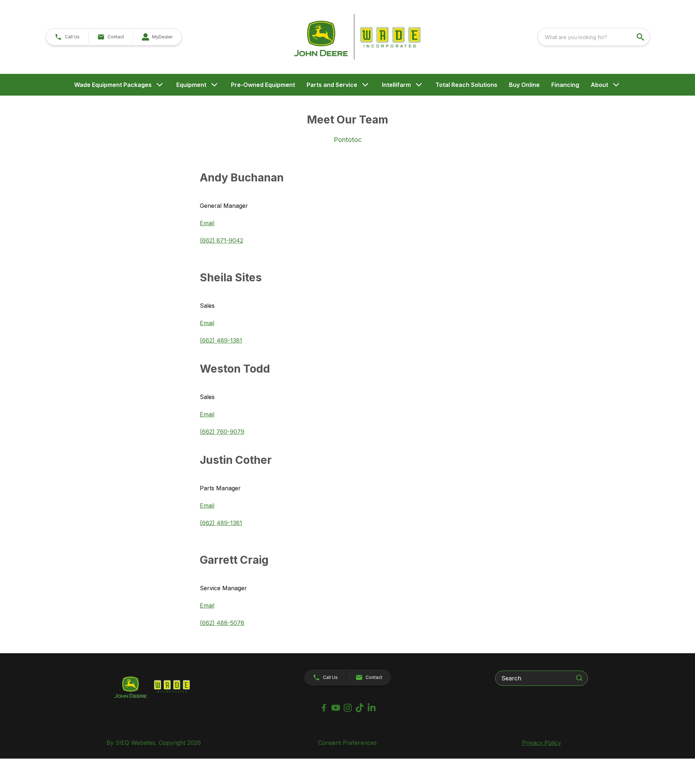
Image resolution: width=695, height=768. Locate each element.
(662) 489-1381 (221, 340)
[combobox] (594, 37)
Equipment (191, 84)
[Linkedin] (371, 707)
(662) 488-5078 (222, 622)
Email (207, 223)
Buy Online (524, 84)
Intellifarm (396, 84)
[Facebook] (323, 707)
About (599, 84)
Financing (565, 84)
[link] (157, 36)
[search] (641, 37)
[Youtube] (335, 707)
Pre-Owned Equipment (263, 84)
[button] (67, 36)
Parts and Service (332, 84)
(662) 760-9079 (222, 431)
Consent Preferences (347, 742)
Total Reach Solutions (466, 84)
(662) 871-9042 (221, 240)
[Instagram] (347, 707)
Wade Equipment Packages (113, 84)
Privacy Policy (541, 742)
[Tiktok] (359, 707)
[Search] (579, 677)
